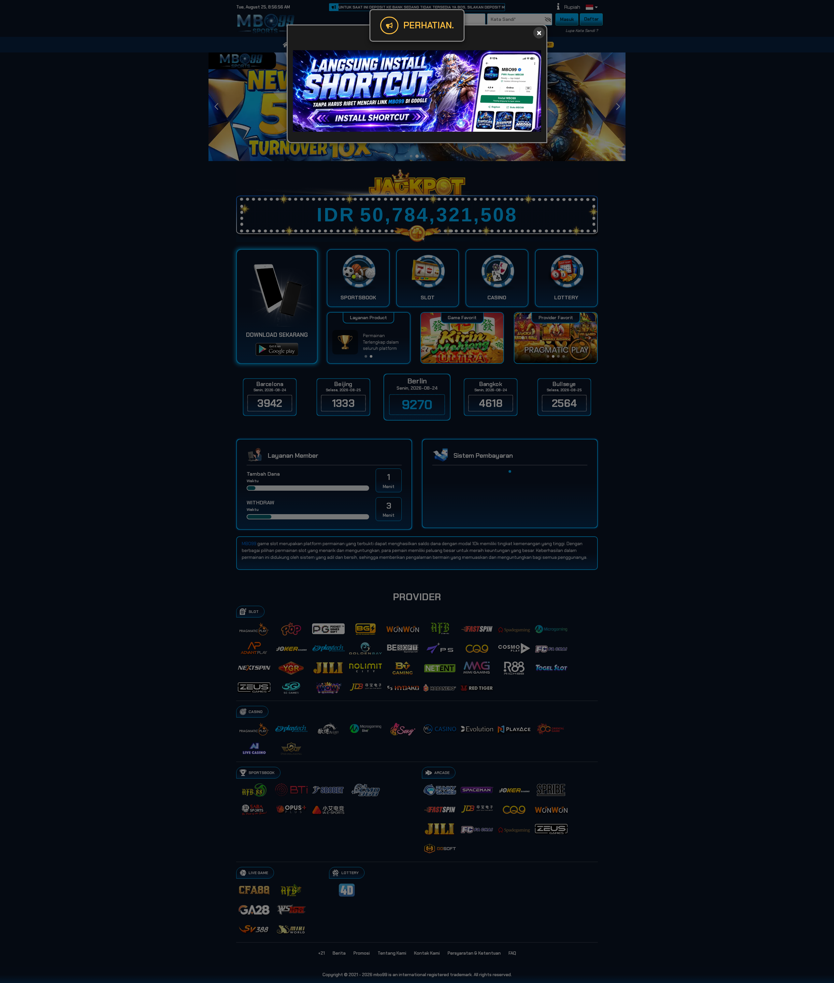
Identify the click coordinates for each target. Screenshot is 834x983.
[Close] (539, 32)
